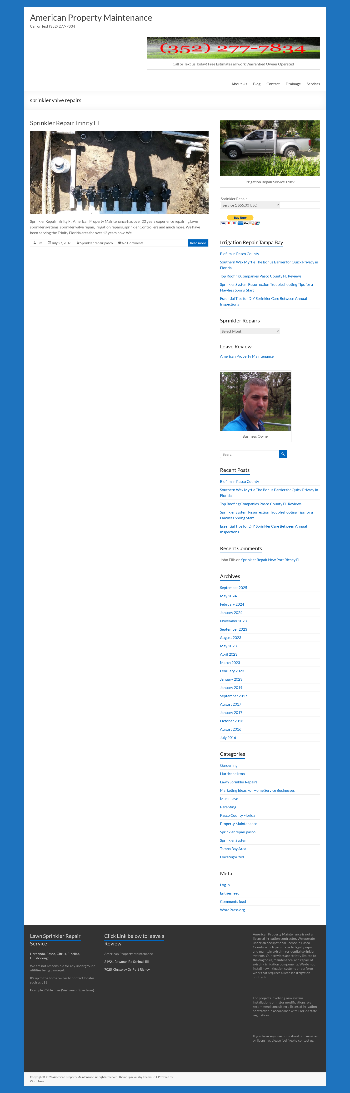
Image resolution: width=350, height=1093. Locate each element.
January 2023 (231, 679)
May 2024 (228, 595)
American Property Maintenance (91, 17)
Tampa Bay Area (233, 848)
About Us (239, 83)
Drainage (293, 83)
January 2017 (231, 712)
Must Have (229, 798)
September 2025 (233, 587)
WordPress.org (232, 909)
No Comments (132, 243)
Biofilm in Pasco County (239, 253)
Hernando (37, 954)
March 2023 (230, 662)
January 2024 (231, 612)
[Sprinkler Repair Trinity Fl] (119, 133)
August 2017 (230, 704)
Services (313, 83)
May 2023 (228, 645)
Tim (40, 243)
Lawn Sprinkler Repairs (238, 782)
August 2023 (230, 637)
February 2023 (232, 670)
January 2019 (231, 687)
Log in (225, 884)
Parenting (228, 807)
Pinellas (73, 954)
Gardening (228, 765)
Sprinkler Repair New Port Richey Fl (270, 559)
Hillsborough (40, 958)
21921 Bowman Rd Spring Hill (126, 961)
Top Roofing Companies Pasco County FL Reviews (260, 276)
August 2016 (230, 729)
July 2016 (228, 737)
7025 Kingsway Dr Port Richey (127, 969)
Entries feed (230, 893)
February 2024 (232, 604)
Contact (273, 83)
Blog (256, 83)
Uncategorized (232, 857)
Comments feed (233, 901)
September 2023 (233, 629)
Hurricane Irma (232, 773)
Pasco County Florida (237, 815)
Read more (198, 243)
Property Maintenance (238, 823)
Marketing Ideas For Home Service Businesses (257, 790)
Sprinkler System (233, 840)
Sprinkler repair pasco (96, 243)
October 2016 (231, 720)
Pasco (50, 954)
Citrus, (62, 954)
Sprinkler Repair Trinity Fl (64, 123)
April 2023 (228, 654)
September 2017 (233, 695)
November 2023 (233, 620)
